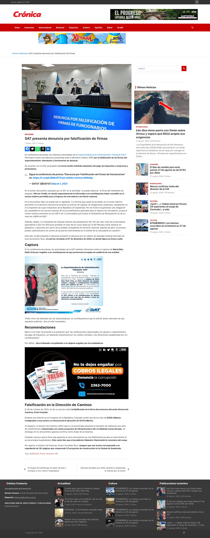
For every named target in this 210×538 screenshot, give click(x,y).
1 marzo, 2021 (30, 143)
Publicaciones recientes (174, 483)
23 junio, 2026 (70, 525)
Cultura (86, 27)
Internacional (45, 27)
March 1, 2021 (60, 183)
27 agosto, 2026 (142, 141)
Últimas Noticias (146, 87)
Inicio (17, 27)
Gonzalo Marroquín (85, 513)
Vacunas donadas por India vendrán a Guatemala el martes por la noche (102, 469)
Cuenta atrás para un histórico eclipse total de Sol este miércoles (82, 489)
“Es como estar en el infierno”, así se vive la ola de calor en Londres (83, 500)
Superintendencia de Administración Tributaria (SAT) (102, 154)
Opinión (98, 27)
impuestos (50, 453)
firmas (42, 453)
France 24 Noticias (83, 504)
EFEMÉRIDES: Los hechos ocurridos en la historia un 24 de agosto (134, 521)
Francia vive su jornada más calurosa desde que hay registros (82, 520)
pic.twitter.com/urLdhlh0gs (77, 177)
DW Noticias (155, 141)
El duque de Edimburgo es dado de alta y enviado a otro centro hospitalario (47, 469)
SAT (56, 453)
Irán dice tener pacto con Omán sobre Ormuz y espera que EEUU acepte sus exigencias (160, 134)
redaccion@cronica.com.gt (25, 497)
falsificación (34, 453)
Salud (109, 27)
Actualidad (63, 483)
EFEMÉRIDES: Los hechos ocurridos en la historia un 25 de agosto (134, 510)
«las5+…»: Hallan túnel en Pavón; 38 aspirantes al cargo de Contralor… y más (168, 207)
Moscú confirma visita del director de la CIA (164, 188)
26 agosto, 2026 (122, 504)
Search (184, 68)
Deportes (73, 27)
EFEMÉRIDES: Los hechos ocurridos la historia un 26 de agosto (133, 500)
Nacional (60, 27)
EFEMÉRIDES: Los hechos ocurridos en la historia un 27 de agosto (168, 226)
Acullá (120, 27)
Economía (29, 27)
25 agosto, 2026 (122, 515)
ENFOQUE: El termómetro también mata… (84, 509)
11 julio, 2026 (70, 504)
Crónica (41, 143)
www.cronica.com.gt (12, 506)
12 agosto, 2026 (71, 494)
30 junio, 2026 (70, 513)
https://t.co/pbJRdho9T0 (47, 177)
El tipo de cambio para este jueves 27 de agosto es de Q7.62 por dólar (168, 170)
